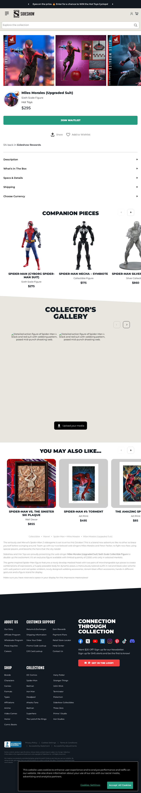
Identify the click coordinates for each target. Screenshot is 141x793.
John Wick (58, 686)
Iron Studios (58, 719)
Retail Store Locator (62, 640)
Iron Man (30, 691)
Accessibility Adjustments (65, 746)
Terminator (58, 691)
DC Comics (31, 675)
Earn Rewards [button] (59, 629)
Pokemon (58, 697)
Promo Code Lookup (36, 646)
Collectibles (34, 536)
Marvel (46, 536)
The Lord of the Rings (36, 719)
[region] (78, 776)
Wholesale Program (13, 640)
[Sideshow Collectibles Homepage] (24, 13)
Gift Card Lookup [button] (34, 651)
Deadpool (31, 697)
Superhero (31, 713)
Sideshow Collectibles (63, 702)
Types (7, 697)
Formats (8, 691)
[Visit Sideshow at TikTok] (124, 641)
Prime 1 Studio (60, 713)
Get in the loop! (102, 663)
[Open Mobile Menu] (7, 13)
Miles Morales (73, 536)
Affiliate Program (12, 635)
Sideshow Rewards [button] (29, 144)
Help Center (58, 646)
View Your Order (34, 640)
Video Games (10, 713)
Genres (7, 686)
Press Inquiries (11, 646)
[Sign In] (131, 14)
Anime (7, 708)
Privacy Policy (31, 743)
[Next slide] (113, 4)
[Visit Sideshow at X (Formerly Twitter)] (88, 641)
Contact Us (58, 651)
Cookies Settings (48, 743)
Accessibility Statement (39, 746)
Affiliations (9, 702)
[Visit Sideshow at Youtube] (95, 641)
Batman (30, 686)
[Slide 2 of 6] (81, 60)
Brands (7, 675)
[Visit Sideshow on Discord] (131, 641)
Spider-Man (59, 536)
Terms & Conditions (68, 743)
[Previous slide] (29, 4)
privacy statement (65, 760)
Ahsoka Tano (32, 702)
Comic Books (10, 724)
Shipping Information (36, 635)
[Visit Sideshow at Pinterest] (117, 641)
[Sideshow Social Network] (102, 641)
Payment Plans (60, 635)
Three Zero (58, 708)
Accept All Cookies (120, 785)
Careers (7, 651)
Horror (7, 719)
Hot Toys (26, 102)
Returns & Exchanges (36, 629)
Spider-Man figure (32, 562)
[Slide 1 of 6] (28, 60)
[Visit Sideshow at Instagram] (109, 641)
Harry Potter (59, 675)
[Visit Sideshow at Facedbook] (80, 641)
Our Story (8, 629)
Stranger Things (60, 680)
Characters (9, 680)
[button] (78, 135)
